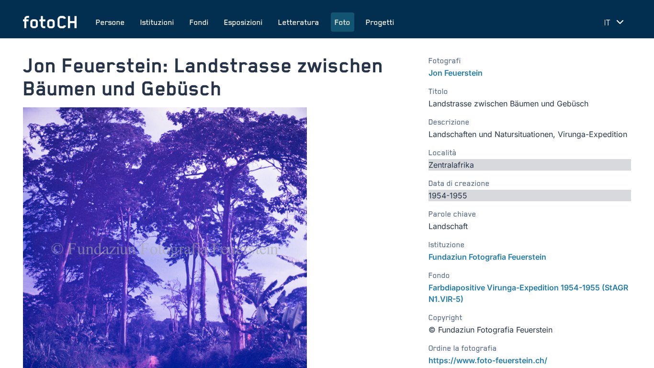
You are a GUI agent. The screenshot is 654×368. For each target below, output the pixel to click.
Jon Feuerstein (455, 73)
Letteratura (298, 22)
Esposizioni (243, 22)
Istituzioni (157, 22)
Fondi (199, 22)
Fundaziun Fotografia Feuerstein (487, 257)
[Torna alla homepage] (50, 22)
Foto (342, 22)
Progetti (380, 22)
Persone (110, 22)
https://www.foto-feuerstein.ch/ (487, 360)
